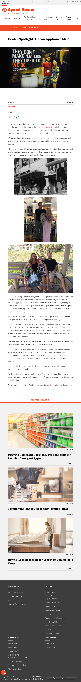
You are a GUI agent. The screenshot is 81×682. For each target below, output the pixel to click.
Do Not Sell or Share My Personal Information (62, 679)
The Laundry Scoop (47, 18)
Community (32, 28)
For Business (9, 2)
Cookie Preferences (71, 677)
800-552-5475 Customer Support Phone (17, 656)
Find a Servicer (14, 647)
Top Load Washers (15, 596)
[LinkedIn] (13, 117)
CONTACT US (13, 637)
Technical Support (15, 661)
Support (17, 18)
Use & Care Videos (52, 622)
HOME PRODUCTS (15, 587)
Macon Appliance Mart (46, 127)
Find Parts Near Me (52, 610)
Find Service (61, 2)
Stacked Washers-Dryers (17, 604)
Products (6, 18)
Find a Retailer (13, 643)
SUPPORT (49, 587)
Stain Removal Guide (53, 626)
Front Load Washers (15, 592)
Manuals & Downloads (53, 603)
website (49, 385)
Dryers (10, 600)
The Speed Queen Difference (30, 18)
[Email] (17, 117)
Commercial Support (53, 633)
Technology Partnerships (17, 665)
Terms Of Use (60, 677)
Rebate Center (68, 18)
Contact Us (59, 18)
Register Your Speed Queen (50, 593)
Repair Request (51, 599)
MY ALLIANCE (50, 637)
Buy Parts (48, 614)
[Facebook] (9, 117)
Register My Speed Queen (49, 2)
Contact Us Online (15, 651)
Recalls (48, 630)
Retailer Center (51, 647)
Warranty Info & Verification (55, 618)
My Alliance (49, 643)
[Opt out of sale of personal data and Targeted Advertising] (3, 672)
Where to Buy (35, 2)
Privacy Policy (50, 677)
